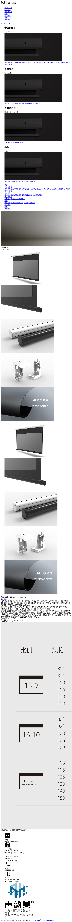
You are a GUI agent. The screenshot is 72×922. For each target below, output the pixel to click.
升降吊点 (7, 103)
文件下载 (4, 599)
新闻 (6, 18)
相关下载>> (4, 23)
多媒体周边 (8, 12)
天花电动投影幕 (17, 62)
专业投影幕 (8, 8)
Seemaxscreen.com (11, 920)
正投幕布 (32, 181)
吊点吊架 (7, 10)
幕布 (6, 14)
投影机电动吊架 (16, 103)
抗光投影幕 (61, 62)
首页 (6, 185)
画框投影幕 (53, 62)
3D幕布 (26, 181)
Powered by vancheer (48, 920)
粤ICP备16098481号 (34, 920)
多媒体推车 (21, 142)
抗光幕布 (14, 181)
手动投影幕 (46, 62)
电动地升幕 (8, 62)
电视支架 (7, 142)
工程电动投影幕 (36, 62)
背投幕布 (20, 181)
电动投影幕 (27, 62)
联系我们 (7, 20)
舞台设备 (14, 142)
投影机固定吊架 (27, 103)
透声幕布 (7, 181)
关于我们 (7, 16)
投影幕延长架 (37, 103)
